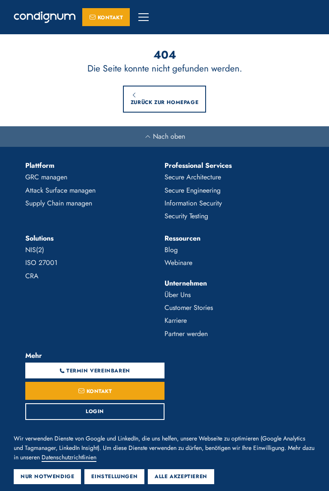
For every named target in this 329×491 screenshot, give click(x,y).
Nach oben (169, 136)
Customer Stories (188, 307)
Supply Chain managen (58, 203)
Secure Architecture (192, 177)
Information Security (193, 203)
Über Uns (177, 295)
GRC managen (46, 177)
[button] (143, 17)
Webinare (178, 263)
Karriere (175, 320)
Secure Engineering (192, 190)
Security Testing (186, 216)
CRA (32, 276)
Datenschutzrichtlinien (69, 457)
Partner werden (186, 334)
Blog (171, 250)
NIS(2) (34, 250)
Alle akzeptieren (181, 476)
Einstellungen (114, 476)
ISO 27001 (41, 263)
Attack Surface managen (60, 190)
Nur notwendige (47, 476)
